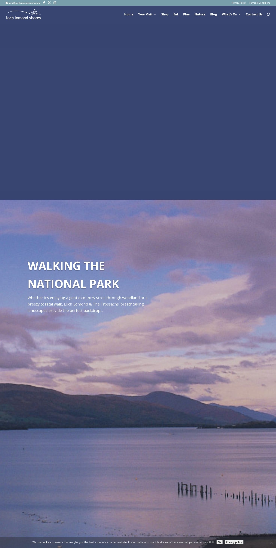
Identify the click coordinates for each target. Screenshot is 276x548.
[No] (271, 543)
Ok (219, 542)
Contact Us (254, 14)
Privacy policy (234, 542)
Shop (165, 14)
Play (186, 14)
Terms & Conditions (259, 3)
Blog (213, 14)
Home (128, 14)
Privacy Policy (239, 3)
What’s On (229, 14)
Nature (200, 14)
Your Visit (145, 14)
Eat (175, 14)
